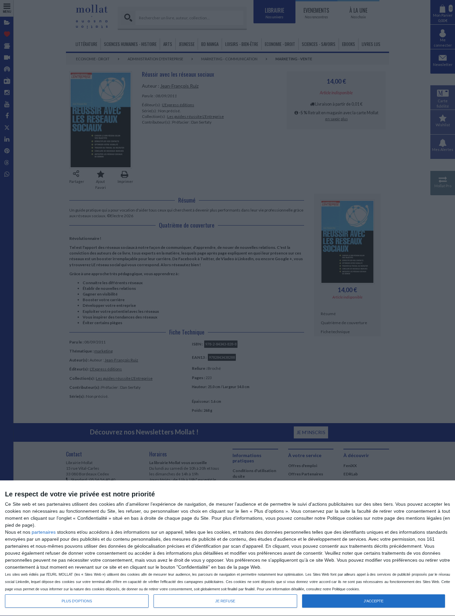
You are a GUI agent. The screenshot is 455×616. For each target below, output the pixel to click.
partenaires (44, 532)
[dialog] (227, 548)
